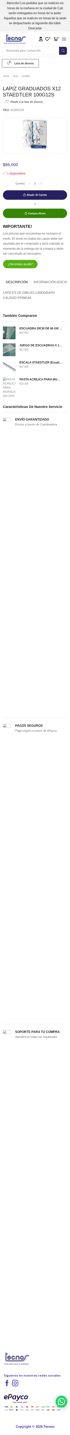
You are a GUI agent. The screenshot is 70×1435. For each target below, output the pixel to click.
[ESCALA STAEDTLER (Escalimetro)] (9, 367)
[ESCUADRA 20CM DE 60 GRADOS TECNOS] (9, 332)
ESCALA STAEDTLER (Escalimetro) (40, 362)
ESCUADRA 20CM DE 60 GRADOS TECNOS (40, 328)
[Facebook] (7, 1383)
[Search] (63, 51)
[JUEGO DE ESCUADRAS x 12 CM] (9, 349)
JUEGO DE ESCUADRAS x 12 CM (40, 345)
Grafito (26, 76)
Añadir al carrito (37, 194)
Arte (15, 76)
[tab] (17, 282)
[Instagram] (15, 1383)
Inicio (6, 76)
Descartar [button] (35, 28)
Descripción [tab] (17, 282)
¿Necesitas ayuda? (20, 264)
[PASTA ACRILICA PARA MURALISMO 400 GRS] (9, 387)
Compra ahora (37, 213)
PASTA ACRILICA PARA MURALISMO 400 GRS (40, 379)
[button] (41, 39)
